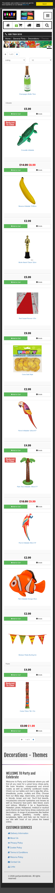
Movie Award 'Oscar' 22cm (27, 262)
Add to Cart (16, 114)
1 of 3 (11, 54)
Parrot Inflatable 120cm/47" (27, 431)
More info (26, 5)
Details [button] (40, 114)
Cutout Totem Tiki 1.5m (27, 711)
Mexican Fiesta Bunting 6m (28, 655)
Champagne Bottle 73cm (27, 94)
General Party (19, 38)
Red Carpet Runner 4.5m (27, 318)
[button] (18, 25)
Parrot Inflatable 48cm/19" (27, 543)
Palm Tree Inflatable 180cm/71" (27, 487)
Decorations (33, 38)
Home (8, 38)
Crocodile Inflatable (27, 150)
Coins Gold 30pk (27, 374)
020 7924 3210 (15, 34)
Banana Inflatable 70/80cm (28, 206)
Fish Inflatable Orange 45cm (27, 599)
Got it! (45, 4)
